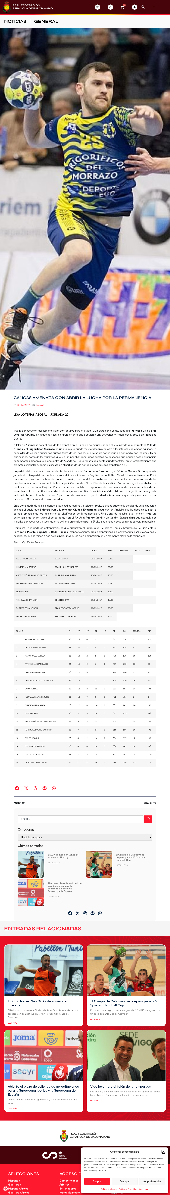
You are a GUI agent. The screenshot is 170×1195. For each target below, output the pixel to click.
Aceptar (97, 1181)
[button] (163, 1151)
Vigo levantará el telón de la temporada (120, 1086)
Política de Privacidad (128, 1189)
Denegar (125, 1181)
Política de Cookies (109, 1189)
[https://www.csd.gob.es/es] (54, 1155)
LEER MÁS (12, 1023)
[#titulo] (5, 1188)
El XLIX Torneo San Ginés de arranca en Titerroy (63, 856)
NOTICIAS (15, 21)
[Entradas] (97, 7)
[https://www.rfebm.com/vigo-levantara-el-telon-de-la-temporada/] (126, 1055)
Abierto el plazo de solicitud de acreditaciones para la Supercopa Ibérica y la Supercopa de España (65, 887)
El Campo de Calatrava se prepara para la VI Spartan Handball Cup (130, 857)
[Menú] (154, 7)
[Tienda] (110, 7)
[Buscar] (148, 819)
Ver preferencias (152, 1181)
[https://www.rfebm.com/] (27, 7)
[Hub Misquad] (134, 7)
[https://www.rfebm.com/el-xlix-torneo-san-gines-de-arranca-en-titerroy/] (31, 864)
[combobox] (80, 819)
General (46, 21)
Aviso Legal (143, 1189)
